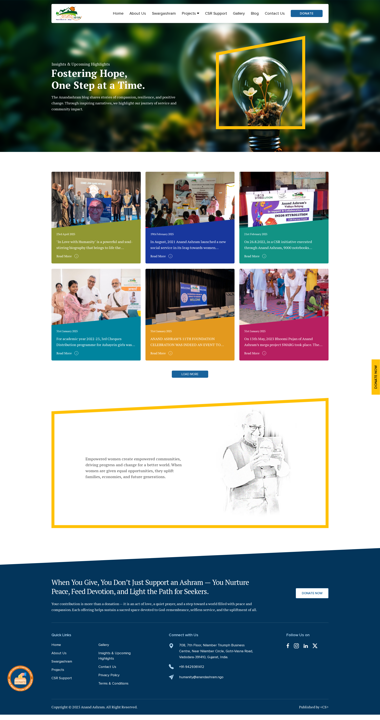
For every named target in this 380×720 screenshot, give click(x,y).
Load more (190, 374)
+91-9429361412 (191, 667)
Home (118, 13)
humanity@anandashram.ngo (201, 677)
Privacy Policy (109, 675)
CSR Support (216, 13)
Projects (189, 13)
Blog (255, 13)
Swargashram (164, 13)
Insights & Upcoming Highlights (114, 656)
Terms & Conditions (113, 683)
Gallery (239, 13)
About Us (137, 13)
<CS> (324, 707)
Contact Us (275, 13)
